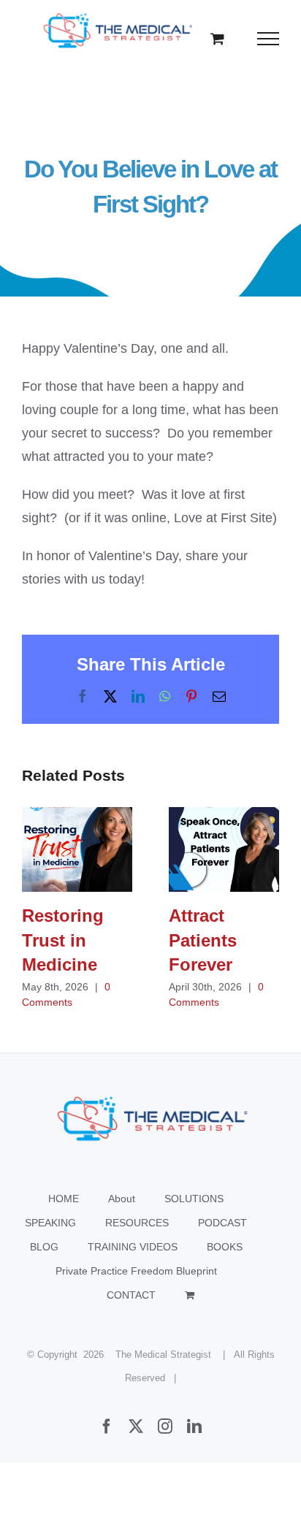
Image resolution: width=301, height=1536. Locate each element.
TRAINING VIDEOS (133, 1247)
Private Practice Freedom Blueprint (136, 1271)
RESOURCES (137, 1223)
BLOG (44, 1247)
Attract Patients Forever (224, 849)
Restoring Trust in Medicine (77, 849)
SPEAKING (50, 1223)
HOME (63, 1198)
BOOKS (225, 1247)
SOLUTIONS (194, 1198)
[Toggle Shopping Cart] (217, 38)
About (121, 1198)
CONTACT (131, 1295)
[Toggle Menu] (268, 38)
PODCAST (222, 1223)
